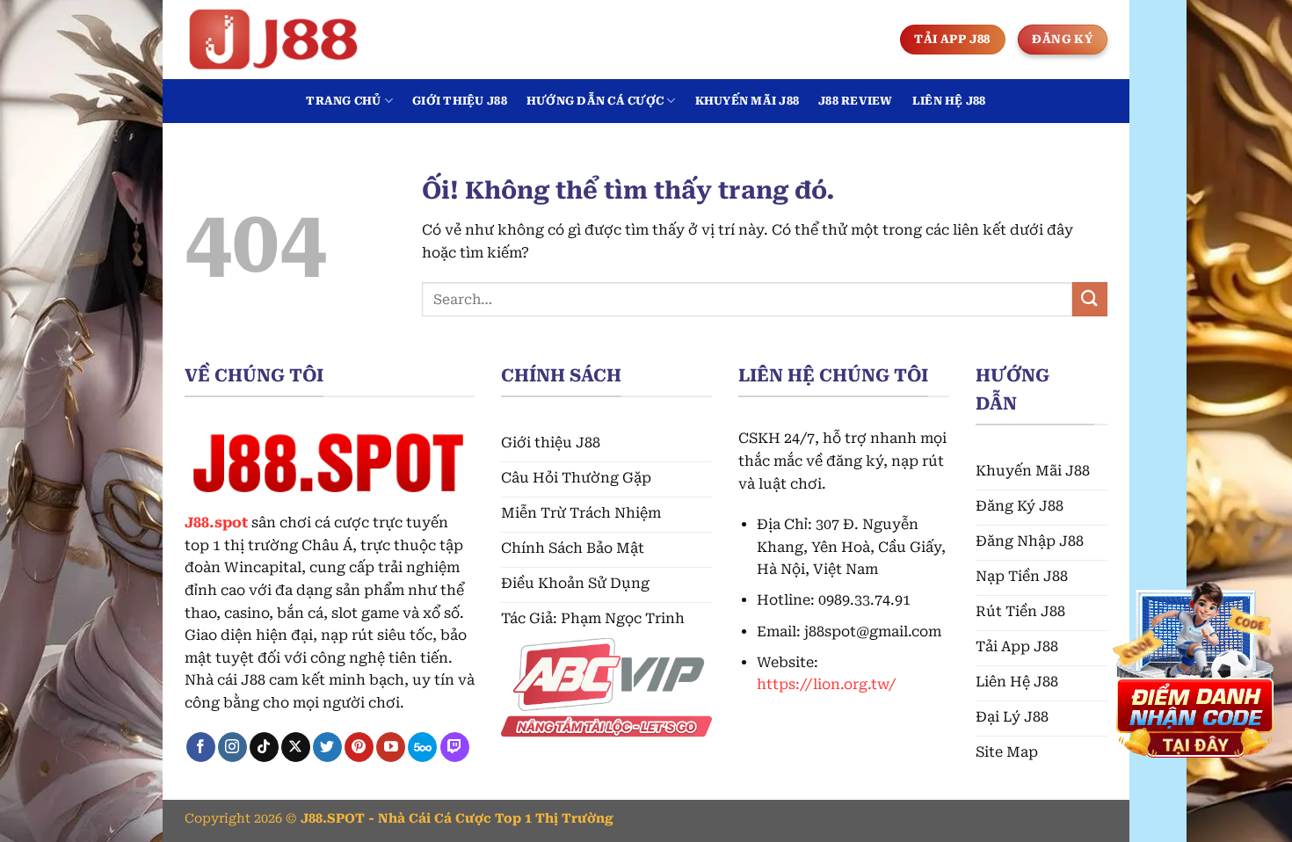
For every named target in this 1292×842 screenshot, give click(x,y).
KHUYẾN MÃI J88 (747, 100)
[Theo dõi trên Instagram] (232, 747)
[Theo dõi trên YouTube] (390, 747)
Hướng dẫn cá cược (595, 100)
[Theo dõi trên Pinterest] (359, 747)
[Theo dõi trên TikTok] (264, 747)
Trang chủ (343, 100)
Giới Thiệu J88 (459, 100)
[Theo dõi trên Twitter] (327, 747)
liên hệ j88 (949, 100)
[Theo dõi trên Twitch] (454, 747)
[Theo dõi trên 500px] (422, 747)
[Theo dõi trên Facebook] (200, 747)
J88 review (855, 100)
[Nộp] (1089, 299)
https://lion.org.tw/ (826, 684)
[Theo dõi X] (295, 747)
